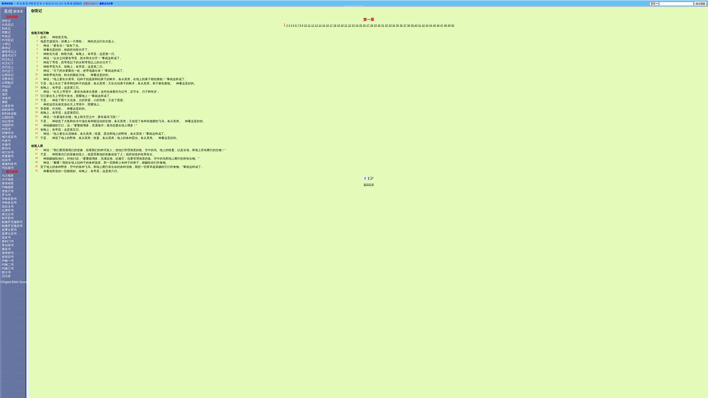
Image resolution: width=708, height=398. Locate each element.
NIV (56, 3)
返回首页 (77, 3)
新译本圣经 (7, 3)
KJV (61, 3)
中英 (31, 3)
